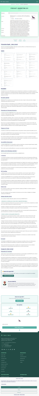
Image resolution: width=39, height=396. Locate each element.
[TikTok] (12, 349)
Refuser (19, 389)
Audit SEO (10, 311)
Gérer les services (3, 384)
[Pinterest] (8, 349)
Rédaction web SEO (10, 314)
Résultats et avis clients (5, 376)
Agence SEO (13, 4)
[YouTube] (4, 349)
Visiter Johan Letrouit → (19, 327)
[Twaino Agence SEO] (5, 335)
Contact (21, 376)
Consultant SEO (28, 308)
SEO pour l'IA (28, 311)
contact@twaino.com (8, 345)
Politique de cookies (16, 394)
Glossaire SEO (22, 358)
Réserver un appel (19, 300)
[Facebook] (14, 349)
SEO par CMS (28, 314)
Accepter (19, 387)
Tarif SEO (2, 369)
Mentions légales (22, 394)
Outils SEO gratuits (23, 356)
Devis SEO (3, 371)
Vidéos (21, 362)
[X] (10, 349)
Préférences (19, 392)
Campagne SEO (11, 308)
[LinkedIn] (2, 349)
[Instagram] (6, 349)
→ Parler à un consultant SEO (8, 275)
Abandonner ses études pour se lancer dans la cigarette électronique (14, 201)
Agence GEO (3, 356)
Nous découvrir (5, 374)
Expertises (3, 352)
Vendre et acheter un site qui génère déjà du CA (10, 214)
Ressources (17, 4)
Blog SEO (21, 354)
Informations (23, 374)
